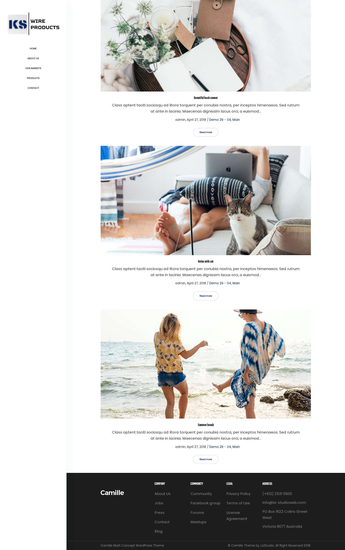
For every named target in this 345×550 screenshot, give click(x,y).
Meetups (198, 521)
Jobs (159, 503)
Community (201, 493)
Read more (206, 132)
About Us (163, 493)
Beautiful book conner (206, 98)
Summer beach (206, 425)
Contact (162, 521)
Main (236, 120)
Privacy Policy (238, 493)
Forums (197, 512)
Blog (159, 531)
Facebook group (205, 503)
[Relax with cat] (205, 200)
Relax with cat (205, 261)
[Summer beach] (205, 364)
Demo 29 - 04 (220, 120)
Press (159, 512)
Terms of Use (238, 503)
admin (178, 120)
